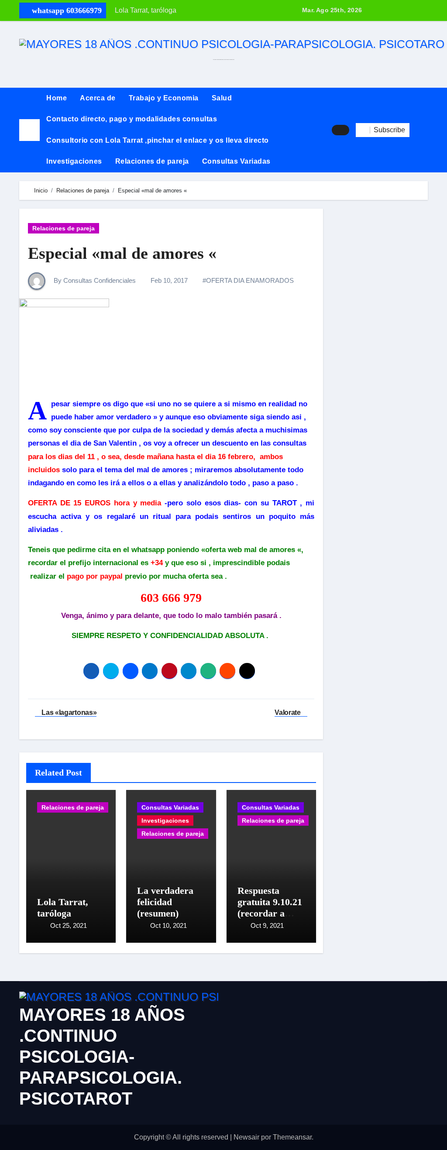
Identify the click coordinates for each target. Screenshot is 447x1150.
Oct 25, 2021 (68, 925)
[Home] (29, 130)
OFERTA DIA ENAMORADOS (250, 280)
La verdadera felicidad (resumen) (165, 902)
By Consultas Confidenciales (94, 280)
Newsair (246, 1137)
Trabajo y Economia (164, 98)
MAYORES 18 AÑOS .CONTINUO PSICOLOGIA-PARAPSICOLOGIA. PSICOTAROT (102, 1056)
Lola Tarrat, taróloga (62, 907)
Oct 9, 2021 (267, 925)
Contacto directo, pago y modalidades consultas (131, 119)
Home (56, 98)
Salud (222, 98)
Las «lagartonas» (68, 712)
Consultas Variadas (236, 161)
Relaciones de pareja (152, 161)
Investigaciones (74, 161)
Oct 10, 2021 (168, 925)
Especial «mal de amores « (122, 253)
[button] (418, 130)
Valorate (288, 712)
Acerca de (98, 98)
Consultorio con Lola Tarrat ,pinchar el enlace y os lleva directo (157, 140)
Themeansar (292, 1137)
